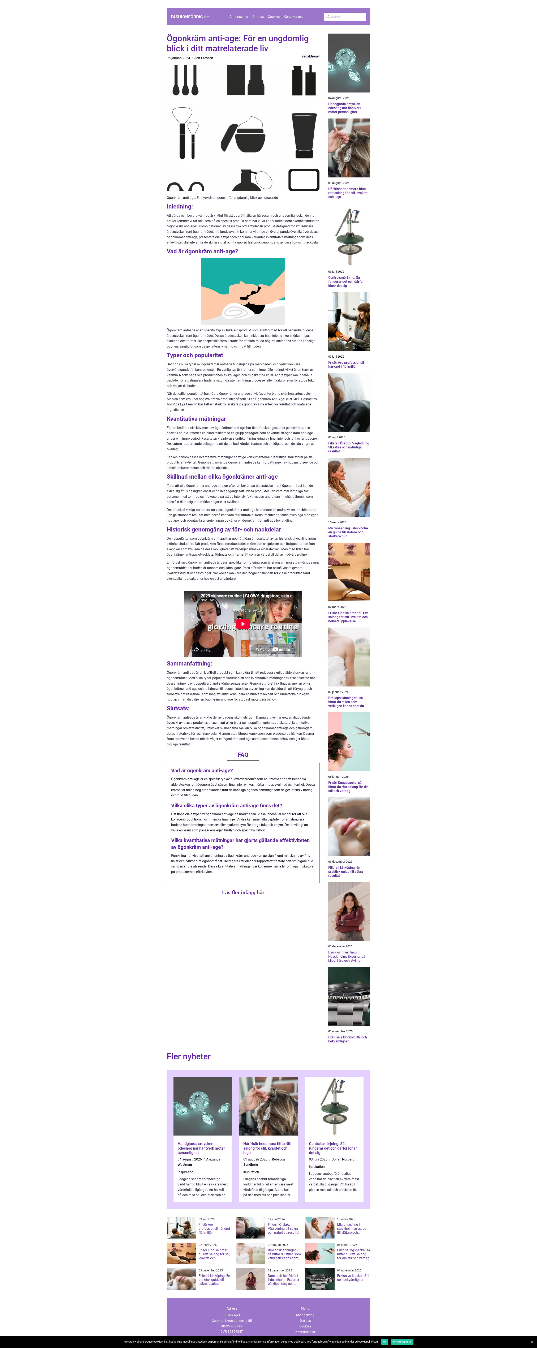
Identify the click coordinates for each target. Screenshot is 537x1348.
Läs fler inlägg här (243, 893)
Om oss (258, 17)
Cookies (274, 17)
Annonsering (238, 17)
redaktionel (310, 56)
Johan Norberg (343, 1159)
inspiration (185, 1172)
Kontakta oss (293, 17)
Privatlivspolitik (402, 1341)
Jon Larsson (203, 58)
